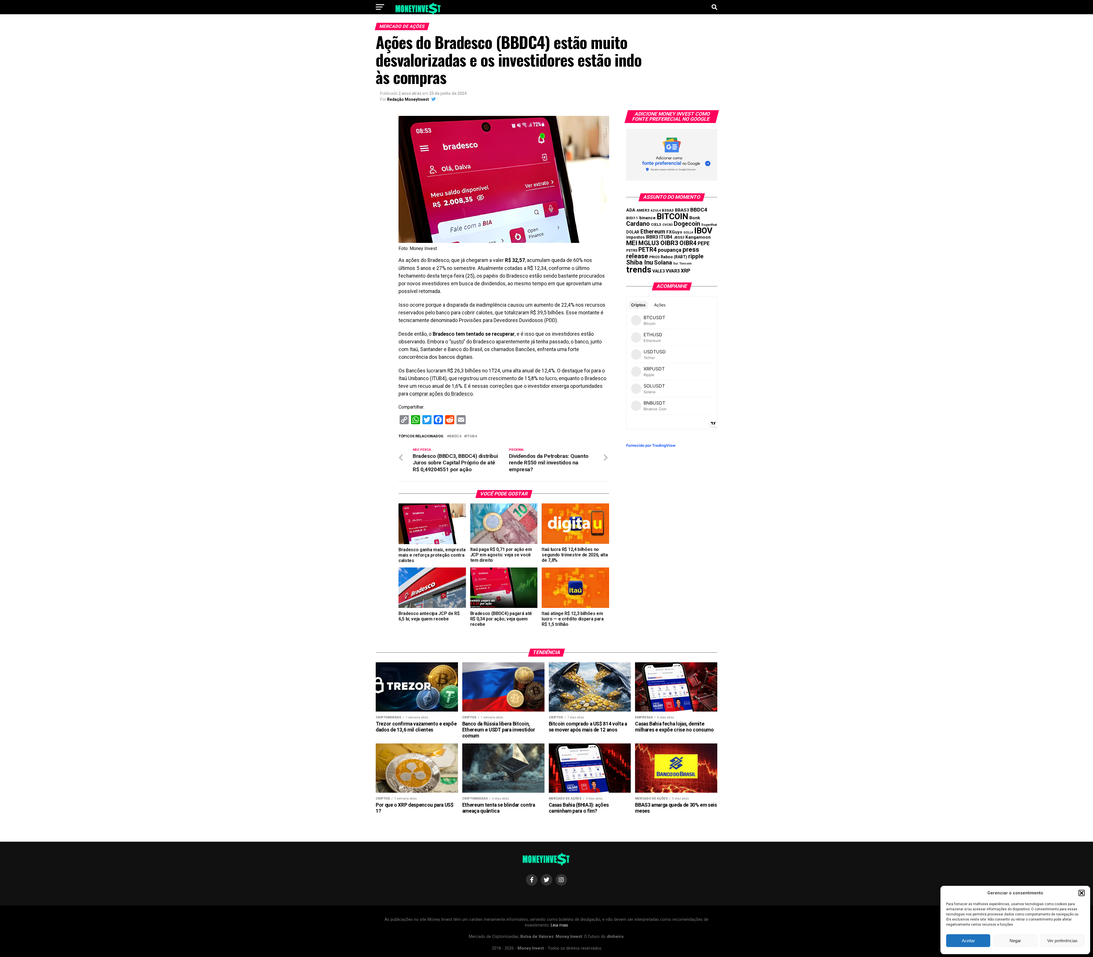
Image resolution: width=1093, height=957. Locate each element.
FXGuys (674, 232)
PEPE (704, 243)
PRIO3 (654, 257)
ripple (695, 256)
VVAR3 (673, 271)
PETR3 (631, 250)
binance (647, 217)
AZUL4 (656, 210)
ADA (630, 210)
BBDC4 (455, 436)
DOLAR (632, 232)
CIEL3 (656, 224)
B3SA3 (668, 210)
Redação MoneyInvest (408, 99)
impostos (635, 237)
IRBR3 (652, 237)
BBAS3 (682, 210)
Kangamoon (698, 237)
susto (457, 342)
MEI (631, 243)
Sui (675, 263)
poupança (669, 250)
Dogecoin (687, 223)
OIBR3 (669, 243)
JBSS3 (678, 237)
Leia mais (559, 925)
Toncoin (685, 263)
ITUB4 (471, 436)
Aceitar (968, 940)
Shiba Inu (639, 262)
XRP (685, 271)
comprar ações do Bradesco (441, 394)
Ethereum (652, 231)
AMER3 (643, 210)
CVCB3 (667, 225)
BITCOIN (672, 216)
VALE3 (658, 271)
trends (638, 269)
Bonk (694, 217)
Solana (663, 262)
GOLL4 (688, 232)
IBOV (703, 230)
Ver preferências (1062, 940)
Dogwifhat (709, 225)
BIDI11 (632, 218)
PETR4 (647, 249)
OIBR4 (688, 243)
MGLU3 (648, 243)
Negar (1015, 940)
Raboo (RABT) (674, 257)
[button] (1081, 893)
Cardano (638, 223)
